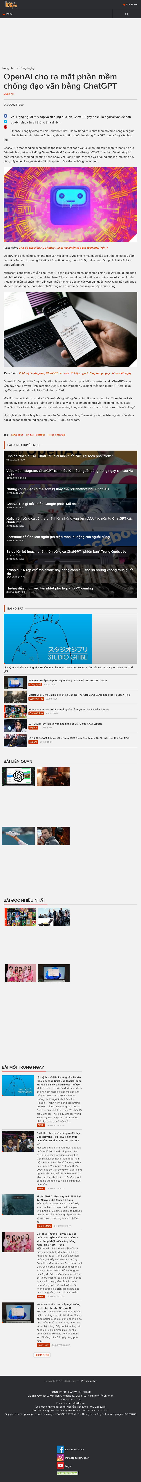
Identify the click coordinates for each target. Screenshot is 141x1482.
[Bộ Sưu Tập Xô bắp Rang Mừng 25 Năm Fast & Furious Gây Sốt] (54, 934)
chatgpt (40, 434)
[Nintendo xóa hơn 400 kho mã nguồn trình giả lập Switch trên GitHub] (20, 932)
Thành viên (132, 4)
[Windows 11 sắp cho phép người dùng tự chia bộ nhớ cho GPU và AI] (54, 992)
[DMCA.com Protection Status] (68, 1473)
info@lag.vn (78, 1403)
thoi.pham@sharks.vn (67, 1410)
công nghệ (17, 434)
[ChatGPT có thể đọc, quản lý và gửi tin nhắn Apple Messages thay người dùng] (18, 795)
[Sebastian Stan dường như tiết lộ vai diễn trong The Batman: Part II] (53, 851)
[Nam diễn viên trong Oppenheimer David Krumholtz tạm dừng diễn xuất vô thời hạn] (53, 793)
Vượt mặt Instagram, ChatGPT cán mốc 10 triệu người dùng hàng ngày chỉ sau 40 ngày (75, 373)
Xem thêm (43, 1355)
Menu (8, 13)
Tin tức (30, 434)
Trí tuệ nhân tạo (56, 434)
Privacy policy (89, 1381)
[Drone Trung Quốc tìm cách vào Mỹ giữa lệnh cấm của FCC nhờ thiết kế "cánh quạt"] (18, 858)
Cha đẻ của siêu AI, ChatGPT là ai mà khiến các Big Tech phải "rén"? (63, 247)
